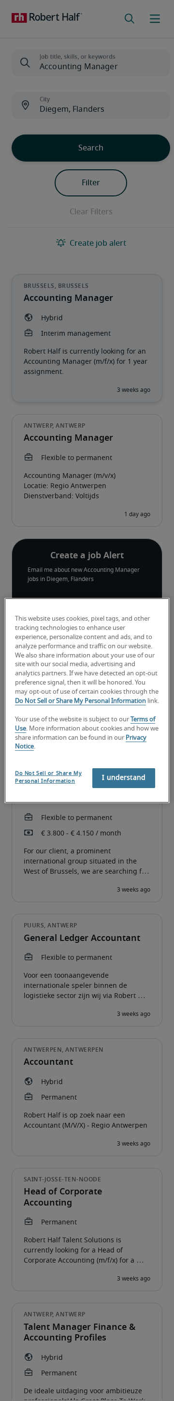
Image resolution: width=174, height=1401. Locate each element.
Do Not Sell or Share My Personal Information (80, 701)
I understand (123, 778)
